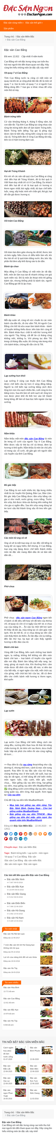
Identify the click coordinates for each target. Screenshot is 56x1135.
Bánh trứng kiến (18, 853)
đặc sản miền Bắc (33, 860)
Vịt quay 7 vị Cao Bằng (16, 857)
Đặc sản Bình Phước (35, 1049)
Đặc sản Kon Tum (34, 1079)
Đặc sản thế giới (33, 23)
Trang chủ (9, 36)
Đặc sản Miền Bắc (25, 36)
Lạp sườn (32, 853)
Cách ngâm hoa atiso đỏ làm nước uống (8, 1052)
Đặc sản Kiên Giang (35, 1091)
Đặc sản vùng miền (13, 23)
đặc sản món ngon (13, 864)
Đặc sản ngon (30, 864)
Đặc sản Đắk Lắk (6, 1067)
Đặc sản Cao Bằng (14, 860)
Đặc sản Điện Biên (34, 1067)
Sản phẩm (9, 28)
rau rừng (27, 764)
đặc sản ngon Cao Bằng (29, 618)
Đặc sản (32, 857)
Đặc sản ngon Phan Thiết (8, 1093)
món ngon (43, 853)
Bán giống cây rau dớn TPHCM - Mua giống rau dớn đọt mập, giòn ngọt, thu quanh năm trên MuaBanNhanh (31, 817)
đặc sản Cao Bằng (34, 438)
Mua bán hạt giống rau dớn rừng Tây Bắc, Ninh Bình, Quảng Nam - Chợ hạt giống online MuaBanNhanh (31, 808)
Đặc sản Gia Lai (6, 1079)
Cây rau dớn (14, 795)
